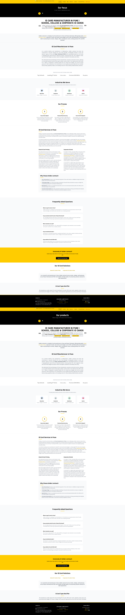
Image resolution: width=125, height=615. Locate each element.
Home (60, 1)
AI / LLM (67, 302)
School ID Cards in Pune (55, 270)
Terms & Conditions (60, 302)
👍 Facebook (87, 301)
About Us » (71, 1)
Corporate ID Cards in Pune (69, 155)
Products (64, 1)
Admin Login (88, 1)
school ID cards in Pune (81, 140)
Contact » (75, 1)
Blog (67, 1)
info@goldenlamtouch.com (41, 301)
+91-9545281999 (39, 607)
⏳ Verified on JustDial (85, 607)
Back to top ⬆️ (87, 302)
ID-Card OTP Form (81, 1)
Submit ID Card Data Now (62, 258)
